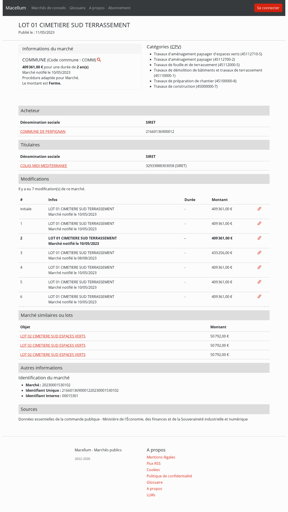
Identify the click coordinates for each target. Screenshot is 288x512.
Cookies (153, 469)
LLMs (151, 494)
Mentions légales (161, 457)
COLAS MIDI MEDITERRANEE (43, 165)
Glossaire (78, 7)
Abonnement (119, 7)
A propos (97, 7)
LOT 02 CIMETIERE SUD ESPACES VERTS (53, 336)
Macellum (16, 8)
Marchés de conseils (49, 7)
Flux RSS (154, 463)
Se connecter (268, 7)
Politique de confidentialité (169, 476)
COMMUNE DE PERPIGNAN (42, 131)
